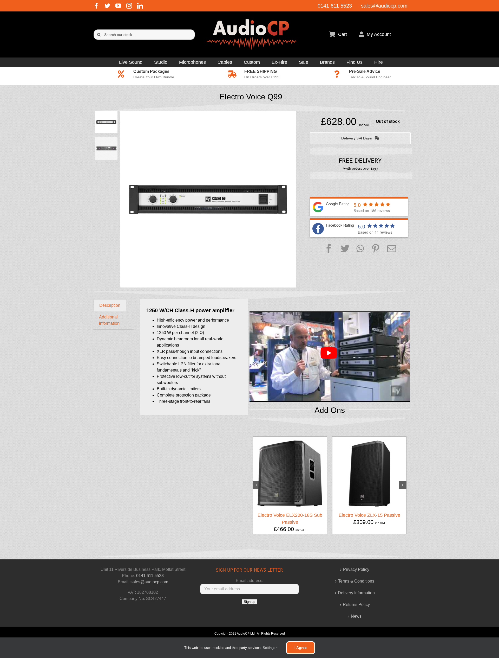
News (356, 616)
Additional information (109, 320)
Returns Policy (356, 604)
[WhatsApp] (360, 249)
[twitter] (107, 6)
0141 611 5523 (150, 575)
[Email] (392, 249)
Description (109, 305)
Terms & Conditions (356, 581)
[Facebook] (329, 249)
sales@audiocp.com (149, 582)
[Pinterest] (376, 249)
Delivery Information (356, 593)
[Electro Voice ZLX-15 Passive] (369, 473)
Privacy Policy (356, 569)
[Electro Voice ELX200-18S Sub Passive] (290, 473)
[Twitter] (345, 249)
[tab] (110, 305)
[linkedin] (140, 6)
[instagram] (129, 6)
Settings (269, 648)
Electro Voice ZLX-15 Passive (369, 515)
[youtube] (118, 6)
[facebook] (96, 6)
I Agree (300, 648)
